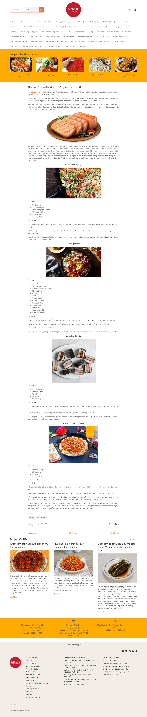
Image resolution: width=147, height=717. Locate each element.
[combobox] (18, 9)
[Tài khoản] (129, 10)
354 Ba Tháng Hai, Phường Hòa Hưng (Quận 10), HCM (80, 661)
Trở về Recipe (73, 533)
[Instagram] (130, 651)
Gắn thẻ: (30, 514)
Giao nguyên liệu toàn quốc (74, 684)
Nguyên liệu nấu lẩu (32, 697)
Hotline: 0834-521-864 (111, 675)
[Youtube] (126, 651)
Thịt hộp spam (33, 92)
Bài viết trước (114, 533)
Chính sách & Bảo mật (111, 658)
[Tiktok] (136, 651)
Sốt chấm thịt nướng (47, 75)
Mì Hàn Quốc (30, 672)
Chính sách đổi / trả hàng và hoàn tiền (116, 666)
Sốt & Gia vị (29, 680)
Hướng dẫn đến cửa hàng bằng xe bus (117, 672)
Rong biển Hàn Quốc (32, 677)
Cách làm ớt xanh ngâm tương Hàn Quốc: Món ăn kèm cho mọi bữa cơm (117, 547)
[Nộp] (41, 9)
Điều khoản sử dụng (110, 660)
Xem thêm (13, 596)
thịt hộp (31, 517)
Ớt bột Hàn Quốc (31, 669)
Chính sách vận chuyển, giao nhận (115, 669)
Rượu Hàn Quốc (31, 694)
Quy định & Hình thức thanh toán (115, 663)
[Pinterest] (133, 651)
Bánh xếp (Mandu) (32, 689)
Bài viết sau (32, 533)
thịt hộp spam (41, 517)
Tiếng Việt (13, 705)
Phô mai (28, 686)
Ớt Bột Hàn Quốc (73, 75)
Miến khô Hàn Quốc (32, 675)
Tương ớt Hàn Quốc (32, 666)
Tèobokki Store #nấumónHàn (74, 658)
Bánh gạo (28, 660)
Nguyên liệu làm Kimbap (100, 75)
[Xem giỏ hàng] (134, 10)
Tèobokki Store (26, 710)
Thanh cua (29, 691)
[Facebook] (123, 651)
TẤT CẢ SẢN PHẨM (32, 658)
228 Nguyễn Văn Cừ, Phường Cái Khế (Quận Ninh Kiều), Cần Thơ (80, 680)
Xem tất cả (133, 540)
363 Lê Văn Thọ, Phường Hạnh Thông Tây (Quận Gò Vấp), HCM (79, 671)
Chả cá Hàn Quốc (31, 663)
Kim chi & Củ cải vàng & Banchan (37, 683)
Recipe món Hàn (19, 539)
